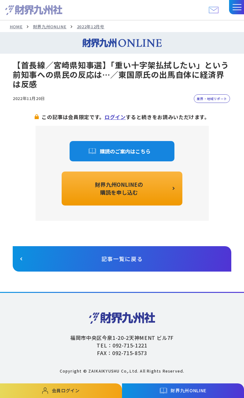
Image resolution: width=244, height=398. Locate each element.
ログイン (115, 117)
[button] (236, 7)
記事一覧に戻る (122, 259)
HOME (16, 27)
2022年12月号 (91, 27)
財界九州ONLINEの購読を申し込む (119, 188)
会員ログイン (66, 390)
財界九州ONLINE (49, 27)
